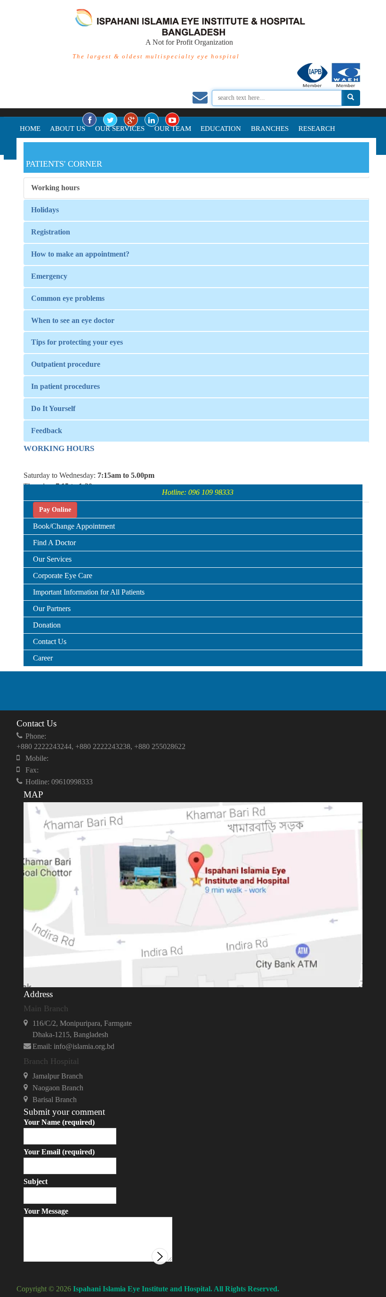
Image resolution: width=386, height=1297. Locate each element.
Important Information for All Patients (89, 592)
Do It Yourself (53, 408)
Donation (47, 625)
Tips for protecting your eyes (77, 342)
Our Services (120, 128)
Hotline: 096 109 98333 (197, 492)
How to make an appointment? (80, 254)
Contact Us (49, 641)
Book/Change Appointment (74, 526)
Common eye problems (68, 298)
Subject (36, 1181)
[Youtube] (172, 120)
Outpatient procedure (65, 364)
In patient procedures (65, 386)
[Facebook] (89, 120)
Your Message (46, 1211)
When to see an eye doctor (72, 320)
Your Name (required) (59, 1122)
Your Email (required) (59, 1152)
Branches (270, 128)
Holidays (45, 210)
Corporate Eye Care (62, 576)
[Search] (350, 98)
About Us (67, 128)
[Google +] (131, 120)
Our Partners (52, 608)
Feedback (46, 431)
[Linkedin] (152, 120)
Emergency (49, 276)
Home (30, 128)
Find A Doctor (54, 543)
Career (43, 658)
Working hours (55, 188)
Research (316, 128)
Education (221, 128)
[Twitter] (110, 120)
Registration (50, 232)
